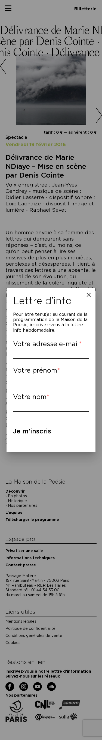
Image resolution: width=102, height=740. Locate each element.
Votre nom (30, 397)
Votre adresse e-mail (46, 344)
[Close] (89, 295)
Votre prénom (35, 370)
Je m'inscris (32, 431)
